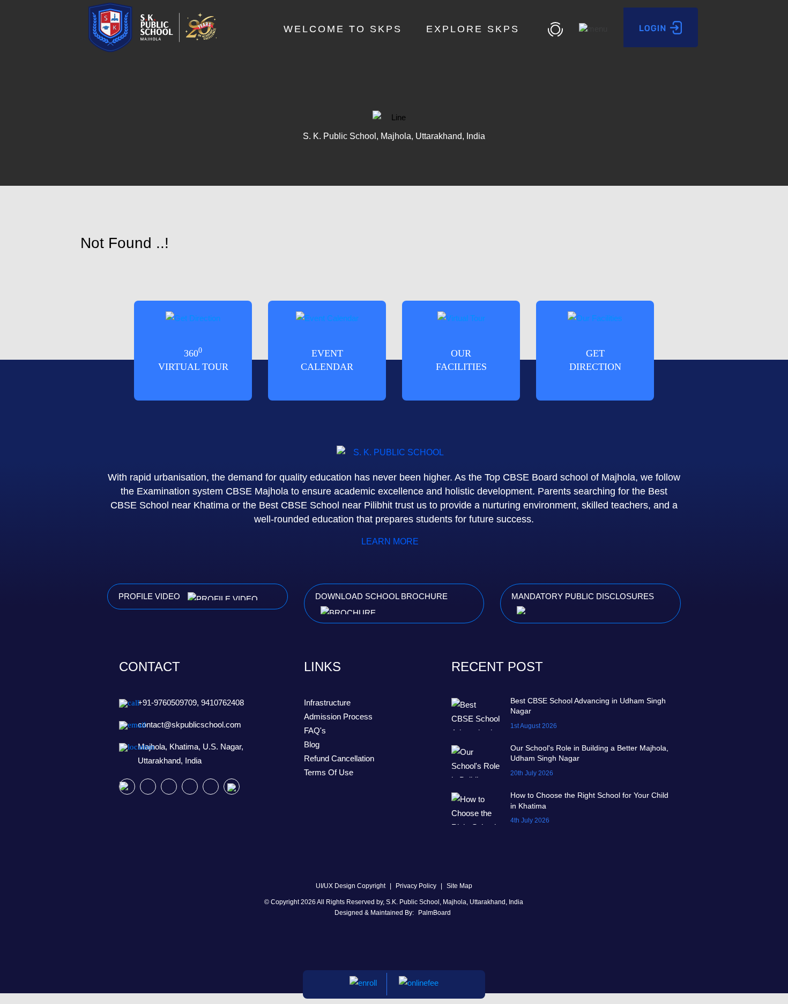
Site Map (459, 886)
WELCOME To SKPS (343, 29)
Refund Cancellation (339, 758)
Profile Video (150, 596)
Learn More (391, 541)
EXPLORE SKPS (475, 29)
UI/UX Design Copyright (351, 886)
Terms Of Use (328, 772)
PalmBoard (434, 912)
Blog (311, 744)
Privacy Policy (417, 886)
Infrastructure (327, 702)
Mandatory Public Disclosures (582, 596)
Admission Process (338, 716)
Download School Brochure (381, 596)
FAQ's (315, 730)
